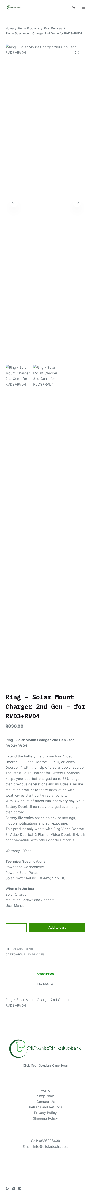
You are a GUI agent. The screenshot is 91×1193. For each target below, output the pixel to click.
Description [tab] (45, 974)
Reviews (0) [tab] (45, 983)
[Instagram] (19, 1188)
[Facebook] (7, 1188)
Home (45, 1090)
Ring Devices (34, 954)
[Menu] (83, 7)
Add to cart (57, 927)
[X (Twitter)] (13, 1188)
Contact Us (45, 1102)
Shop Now (45, 1096)
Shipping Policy (45, 1118)
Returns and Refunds (45, 1107)
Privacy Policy (45, 1113)
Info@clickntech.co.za (50, 1146)
